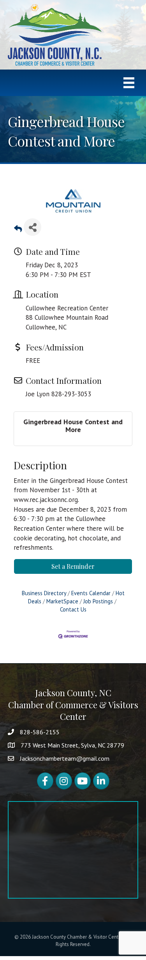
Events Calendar (91, 593)
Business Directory (44, 593)
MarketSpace (62, 601)
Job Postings (98, 601)
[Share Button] (32, 227)
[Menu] (129, 82)
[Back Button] (18, 229)
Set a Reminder (73, 566)
